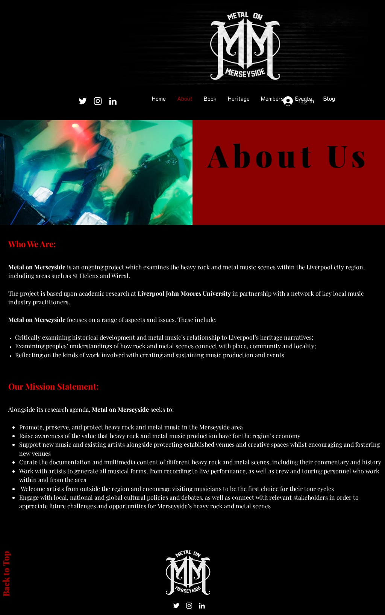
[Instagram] (97, 101)
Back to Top (6, 574)
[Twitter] (82, 101)
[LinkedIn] (113, 101)
